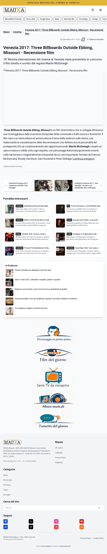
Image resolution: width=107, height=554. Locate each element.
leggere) (89, 158)
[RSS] (81, 527)
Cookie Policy (98, 538)
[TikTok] (31, 527)
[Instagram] (56, 521)
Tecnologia (83, 19)
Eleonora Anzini (65, 546)
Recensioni (7, 480)
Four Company (46, 546)
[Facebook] (5, 521)
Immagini (7, 495)
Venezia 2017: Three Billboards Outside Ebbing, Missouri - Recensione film (64, 31)
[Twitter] (31, 521)
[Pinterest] (56, 527)
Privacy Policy (60, 458)
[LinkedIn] (5, 527)
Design (95, 19)
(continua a (78, 158)
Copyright (58, 453)
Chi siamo (59, 448)
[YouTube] (81, 521)
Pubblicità (59, 463)
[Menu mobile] (101, 10)
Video (5, 490)
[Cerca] (93, 10)
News (6, 31)
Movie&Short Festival (13, 19)
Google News (45, 19)
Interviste (7, 485)
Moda (57, 19)
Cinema (17, 31)
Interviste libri (69, 19)
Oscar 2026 (30, 19)
